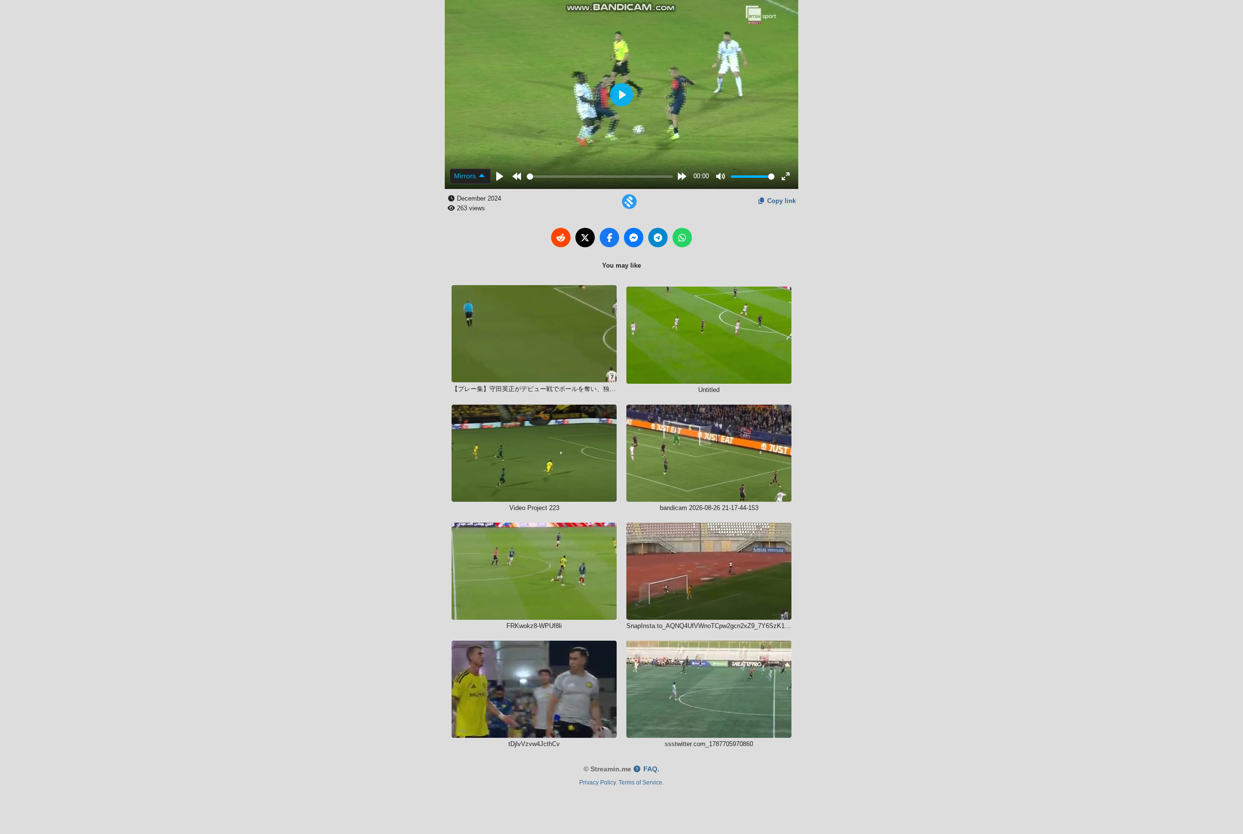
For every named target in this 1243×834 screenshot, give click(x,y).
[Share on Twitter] (585, 237)
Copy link (780, 200)
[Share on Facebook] (609, 237)
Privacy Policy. (598, 782)
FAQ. (650, 769)
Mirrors (466, 176)
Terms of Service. (641, 782)
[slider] (600, 176)
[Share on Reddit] (561, 237)
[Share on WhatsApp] (682, 237)
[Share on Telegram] (658, 237)
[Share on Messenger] (633, 237)
